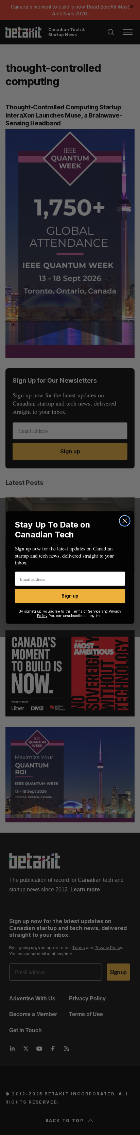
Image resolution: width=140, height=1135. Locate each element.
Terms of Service (86, 611)
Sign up (70, 596)
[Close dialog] (124, 521)
